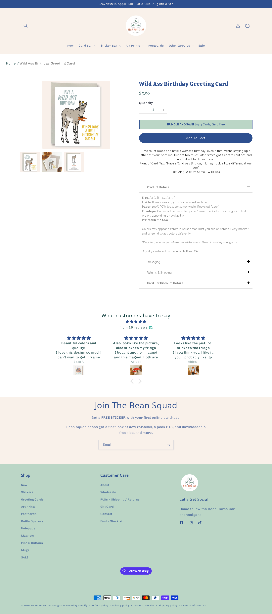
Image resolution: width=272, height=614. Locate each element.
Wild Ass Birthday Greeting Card (183, 84)
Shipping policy (168, 605)
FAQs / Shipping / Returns (120, 499)
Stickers (27, 492)
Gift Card (107, 506)
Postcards (29, 514)
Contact (106, 514)
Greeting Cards (32, 499)
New (24, 485)
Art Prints (28, 506)
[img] (136, 322)
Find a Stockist (111, 521)
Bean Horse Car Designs (46, 605)
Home (11, 63)
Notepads (28, 528)
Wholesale (108, 492)
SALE (25, 557)
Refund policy (99, 605)
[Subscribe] (168, 445)
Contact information (193, 605)
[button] (25, 25)
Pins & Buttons (32, 543)
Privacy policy (120, 605)
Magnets (27, 536)
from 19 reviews (133, 327)
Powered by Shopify (75, 605)
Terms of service (144, 605)
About (104, 485)
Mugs (25, 550)
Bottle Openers (32, 521)
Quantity (146, 103)
